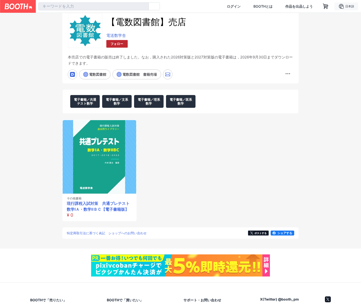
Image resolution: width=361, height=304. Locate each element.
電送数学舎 (116, 35)
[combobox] (93, 6)
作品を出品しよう (299, 6)
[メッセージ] (167, 74)
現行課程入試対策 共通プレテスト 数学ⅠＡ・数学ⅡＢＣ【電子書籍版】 (98, 206)
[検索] (144, 6)
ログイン (234, 6)
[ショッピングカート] (325, 6)
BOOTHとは (263, 6)
